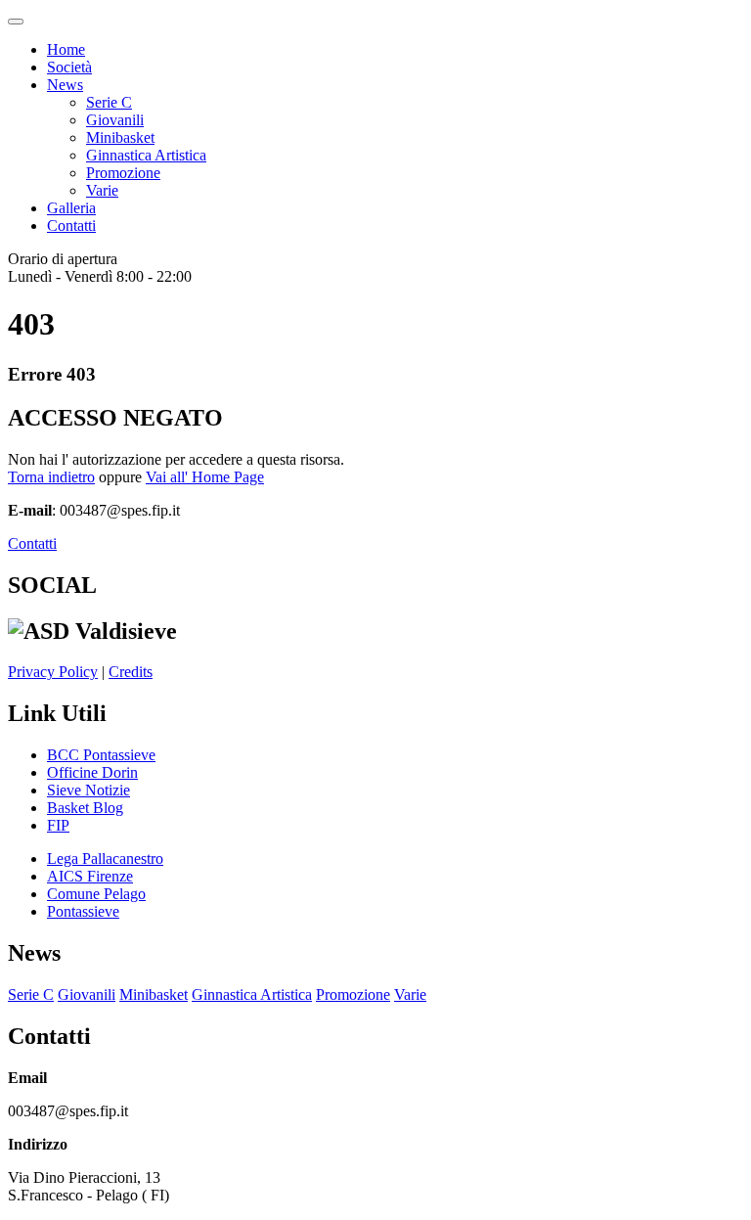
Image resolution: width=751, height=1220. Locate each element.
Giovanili (115, 120)
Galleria (71, 208)
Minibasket (120, 137)
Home (66, 49)
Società (69, 67)
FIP (58, 825)
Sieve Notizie (88, 790)
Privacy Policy (53, 671)
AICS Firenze (90, 876)
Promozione (123, 172)
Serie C (109, 102)
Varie (102, 190)
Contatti (71, 225)
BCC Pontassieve (101, 754)
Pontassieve (83, 911)
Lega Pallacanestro (105, 858)
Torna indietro (51, 477)
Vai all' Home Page (205, 477)
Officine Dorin (92, 772)
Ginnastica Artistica (146, 155)
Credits (131, 671)
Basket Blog (85, 807)
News (65, 84)
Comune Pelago (96, 893)
